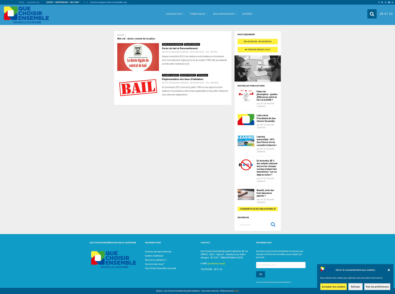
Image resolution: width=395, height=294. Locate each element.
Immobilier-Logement (171, 75)
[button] (388, 270)
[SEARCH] (273, 225)
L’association (174, 13)
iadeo (236, 291)
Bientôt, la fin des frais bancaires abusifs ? (265, 193)
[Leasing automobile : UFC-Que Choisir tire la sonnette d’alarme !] (246, 140)
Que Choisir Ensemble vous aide (160, 268)
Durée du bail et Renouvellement (180, 48)
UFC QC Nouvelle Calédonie (177, 52)
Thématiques (197, 13)
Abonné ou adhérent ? (156, 260)
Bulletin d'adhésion (154, 256)
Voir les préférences (377, 286)
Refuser (355, 286)
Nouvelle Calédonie (192, 44)
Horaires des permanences (158, 251)
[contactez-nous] (216, 263)
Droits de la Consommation (173, 44)
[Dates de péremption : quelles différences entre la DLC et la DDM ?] (246, 95)
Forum (21, 2)
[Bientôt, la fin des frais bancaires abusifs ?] (246, 194)
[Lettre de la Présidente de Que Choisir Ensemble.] (246, 119)
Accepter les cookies (333, 286)
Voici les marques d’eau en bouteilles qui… (109, 2)
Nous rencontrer (223, 13)
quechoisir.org (33, 2)
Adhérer (247, 13)
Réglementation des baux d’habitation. (183, 79)
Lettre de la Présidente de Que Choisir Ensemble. (266, 118)
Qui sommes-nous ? (154, 264)
